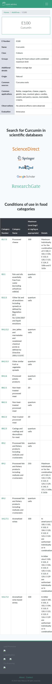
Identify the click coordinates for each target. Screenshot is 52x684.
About (22, 677)
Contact (29, 677)
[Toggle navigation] (46, 4)
